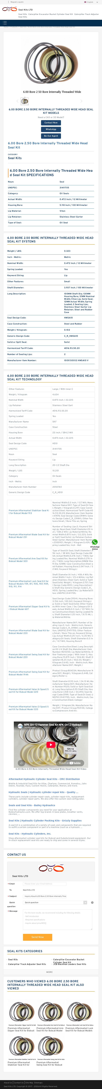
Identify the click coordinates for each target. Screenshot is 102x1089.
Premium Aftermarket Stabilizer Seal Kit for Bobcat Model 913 (29, 512)
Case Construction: (17, 324)
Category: (13, 193)
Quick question (11, 904)
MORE (49, 972)
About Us (8, 1083)
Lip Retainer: (15, 217)
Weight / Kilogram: (17, 330)
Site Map (29, 1083)
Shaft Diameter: (15, 287)
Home (6, 27)
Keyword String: (15, 275)
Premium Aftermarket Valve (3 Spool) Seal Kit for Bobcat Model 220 (29, 708)
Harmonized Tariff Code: (20, 348)
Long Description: (16, 294)
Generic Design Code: (18, 336)
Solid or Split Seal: (17, 342)
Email (11, 884)
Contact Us (19, 1083)
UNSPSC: (12, 187)
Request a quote (17, 2)
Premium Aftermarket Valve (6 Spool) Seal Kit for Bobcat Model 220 (29, 690)
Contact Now (51, 122)
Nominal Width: (15, 263)
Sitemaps (38, 1083)
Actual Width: (15, 199)
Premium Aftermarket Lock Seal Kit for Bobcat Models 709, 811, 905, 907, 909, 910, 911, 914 (29, 584)
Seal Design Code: (16, 318)
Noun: (11, 182)
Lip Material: (14, 211)
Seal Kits (23, 27)
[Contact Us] (95, 544)
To (10, 890)
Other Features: (15, 281)
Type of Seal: (15, 222)
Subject (12, 896)
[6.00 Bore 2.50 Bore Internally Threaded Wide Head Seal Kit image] (51, 65)
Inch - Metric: (14, 257)
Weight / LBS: (14, 251)
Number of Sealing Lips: (19, 354)
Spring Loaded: (15, 269)
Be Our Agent (51, 136)
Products (14, 27)
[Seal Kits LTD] (9, 9)
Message (13, 911)
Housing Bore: (15, 205)
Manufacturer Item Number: (22, 360)
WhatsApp (51, 129)
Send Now (37, 937)
